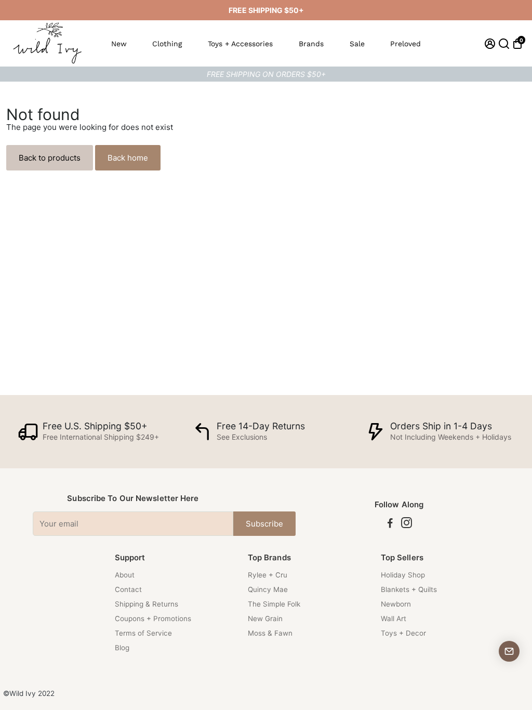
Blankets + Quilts (409, 589)
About (125, 575)
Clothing (167, 44)
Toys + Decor (403, 633)
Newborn (396, 604)
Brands (311, 44)
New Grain (265, 618)
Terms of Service (143, 633)
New (119, 44)
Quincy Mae (268, 589)
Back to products (50, 158)
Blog (122, 647)
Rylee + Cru (267, 575)
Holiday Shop (403, 575)
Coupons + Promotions (153, 618)
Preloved (405, 44)
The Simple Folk (274, 604)
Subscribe (264, 524)
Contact (128, 589)
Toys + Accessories (240, 44)
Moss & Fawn (270, 633)
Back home (128, 158)
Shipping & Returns (146, 604)
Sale (357, 44)
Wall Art (393, 618)
